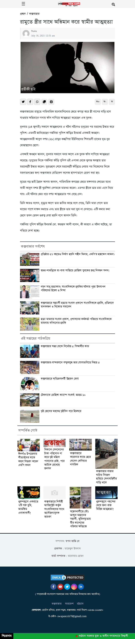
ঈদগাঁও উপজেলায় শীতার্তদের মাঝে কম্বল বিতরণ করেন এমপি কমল (28, 459)
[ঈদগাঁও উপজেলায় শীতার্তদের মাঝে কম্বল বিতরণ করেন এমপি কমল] (28, 445)
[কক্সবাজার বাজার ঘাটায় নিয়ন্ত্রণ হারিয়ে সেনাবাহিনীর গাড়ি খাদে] (106, 454)
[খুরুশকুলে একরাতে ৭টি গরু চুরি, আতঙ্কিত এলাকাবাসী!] (28, 492)
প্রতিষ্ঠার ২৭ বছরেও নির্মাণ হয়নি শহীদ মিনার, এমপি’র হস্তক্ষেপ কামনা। (78, 254)
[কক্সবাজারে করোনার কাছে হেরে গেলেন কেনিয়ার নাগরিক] (80, 445)
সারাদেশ (69, 604)
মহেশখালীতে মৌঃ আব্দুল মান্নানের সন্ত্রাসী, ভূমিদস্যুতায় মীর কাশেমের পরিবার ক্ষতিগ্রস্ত (80, 519)
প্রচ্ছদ (23, 14)
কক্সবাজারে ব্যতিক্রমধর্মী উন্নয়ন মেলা (60, 379)
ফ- (105, 101)
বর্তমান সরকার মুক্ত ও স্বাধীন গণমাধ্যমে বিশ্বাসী (99, 636)
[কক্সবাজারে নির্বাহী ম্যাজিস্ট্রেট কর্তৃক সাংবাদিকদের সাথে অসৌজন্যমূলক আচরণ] (54, 492)
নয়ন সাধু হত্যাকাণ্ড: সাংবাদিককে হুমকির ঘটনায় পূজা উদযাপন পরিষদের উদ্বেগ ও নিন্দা (73, 288)
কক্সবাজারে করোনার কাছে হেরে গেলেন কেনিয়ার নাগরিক (80, 459)
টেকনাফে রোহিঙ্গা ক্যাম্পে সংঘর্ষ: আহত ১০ (63, 395)
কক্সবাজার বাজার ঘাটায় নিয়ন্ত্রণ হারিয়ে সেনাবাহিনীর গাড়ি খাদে (106, 477)
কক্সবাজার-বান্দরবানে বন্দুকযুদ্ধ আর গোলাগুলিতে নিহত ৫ (70, 363)
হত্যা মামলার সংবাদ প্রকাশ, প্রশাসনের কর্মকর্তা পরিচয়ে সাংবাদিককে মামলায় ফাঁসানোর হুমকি (76, 321)
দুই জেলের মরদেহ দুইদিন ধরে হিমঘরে (61, 411)
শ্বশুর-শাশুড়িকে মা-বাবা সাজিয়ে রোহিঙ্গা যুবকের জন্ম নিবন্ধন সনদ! (75, 271)
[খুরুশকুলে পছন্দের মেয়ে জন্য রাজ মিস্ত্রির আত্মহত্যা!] (106, 492)
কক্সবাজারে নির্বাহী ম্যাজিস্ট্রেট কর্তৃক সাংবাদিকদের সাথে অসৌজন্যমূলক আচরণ (54, 509)
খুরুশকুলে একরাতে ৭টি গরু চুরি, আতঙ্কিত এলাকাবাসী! (28, 507)
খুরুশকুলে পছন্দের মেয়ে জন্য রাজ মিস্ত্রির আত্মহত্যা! (105, 505)
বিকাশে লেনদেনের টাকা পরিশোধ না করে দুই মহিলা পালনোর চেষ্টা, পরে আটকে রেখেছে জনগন (54, 459)
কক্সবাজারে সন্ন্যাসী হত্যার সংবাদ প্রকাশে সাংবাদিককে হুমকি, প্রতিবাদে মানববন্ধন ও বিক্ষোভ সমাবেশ (77, 305)
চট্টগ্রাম (80, 604)
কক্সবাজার (34, 14)
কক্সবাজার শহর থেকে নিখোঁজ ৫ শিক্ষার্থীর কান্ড (65, 346)
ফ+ (97, 101)
